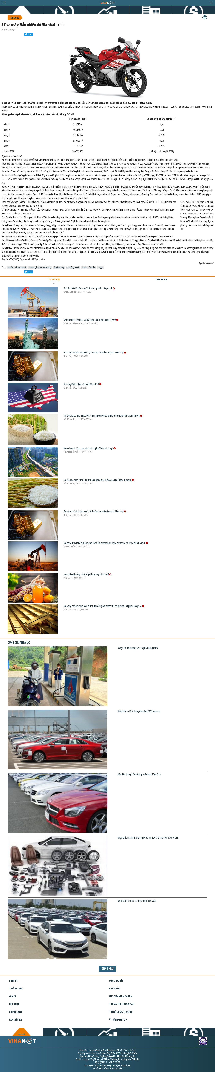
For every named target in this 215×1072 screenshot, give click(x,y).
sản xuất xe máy (21, 267)
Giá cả (67, 578)
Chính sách (15, 1012)
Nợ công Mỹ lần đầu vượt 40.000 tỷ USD (81, 384)
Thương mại (16, 988)
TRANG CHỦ (21, 12)
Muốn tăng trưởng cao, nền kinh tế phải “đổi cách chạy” (88, 448)
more (114, 288)
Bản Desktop (120, 1019)
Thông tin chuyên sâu (121, 1004)
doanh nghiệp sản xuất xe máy (40, 267)
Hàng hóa (114, 988)
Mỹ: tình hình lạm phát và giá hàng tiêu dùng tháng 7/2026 (90, 320)
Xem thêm (108, 969)
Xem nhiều (161, 279)
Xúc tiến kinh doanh (120, 996)
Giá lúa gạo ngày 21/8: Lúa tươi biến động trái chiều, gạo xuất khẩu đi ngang (98, 480)
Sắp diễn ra (15, 1019)
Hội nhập (14, 1004)
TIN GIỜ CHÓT (65, 12)
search (211, 3)
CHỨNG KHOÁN (193, 12)
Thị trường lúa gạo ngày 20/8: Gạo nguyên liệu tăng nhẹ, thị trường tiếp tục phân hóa (102, 415)
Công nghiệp (116, 981)
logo (107, 3)
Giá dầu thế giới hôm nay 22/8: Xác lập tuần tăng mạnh (88, 288)
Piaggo (100, 267)
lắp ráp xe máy (59, 267)
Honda (84, 267)
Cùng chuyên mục (19, 642)
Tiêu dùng (14, 18)
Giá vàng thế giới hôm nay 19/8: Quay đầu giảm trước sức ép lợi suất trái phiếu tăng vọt (103, 606)
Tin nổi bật (53, 279)
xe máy (10, 267)
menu (4, 3)
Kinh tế (67, 388)
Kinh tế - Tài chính (73, 323)
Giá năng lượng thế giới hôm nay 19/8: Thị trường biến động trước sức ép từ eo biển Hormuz (105, 543)
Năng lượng (70, 292)
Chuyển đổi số (71, 452)
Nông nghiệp (70, 419)
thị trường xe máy (72, 267)
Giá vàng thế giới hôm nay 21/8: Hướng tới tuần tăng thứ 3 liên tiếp (94, 352)
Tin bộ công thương (121, 1012)
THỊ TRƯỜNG (107, 12)
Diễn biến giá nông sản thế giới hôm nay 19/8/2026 (86, 574)
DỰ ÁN (150, 12)
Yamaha (92, 267)
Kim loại (68, 356)
